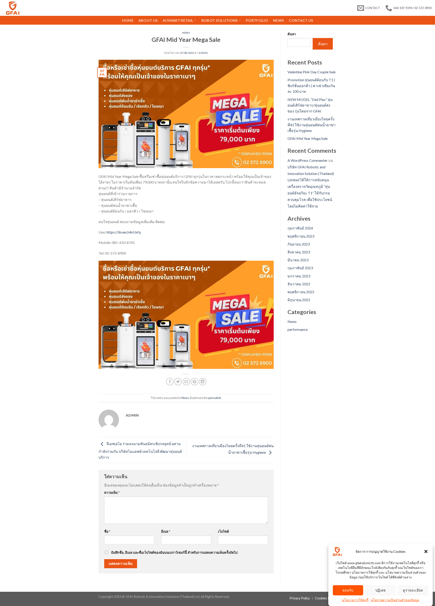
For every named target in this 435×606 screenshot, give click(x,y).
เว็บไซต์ (223, 531)
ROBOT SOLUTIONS (219, 20)
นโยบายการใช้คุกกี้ (355, 600)
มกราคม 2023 (299, 276)
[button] (426, 551)
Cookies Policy (325, 598)
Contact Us (301, 20)
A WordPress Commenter (308, 160)
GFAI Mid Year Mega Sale (308, 138)
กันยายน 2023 (299, 244)
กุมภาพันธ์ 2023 (300, 268)
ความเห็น (111, 492)
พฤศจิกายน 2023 (301, 236)
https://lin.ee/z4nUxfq (123, 232)
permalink (214, 398)
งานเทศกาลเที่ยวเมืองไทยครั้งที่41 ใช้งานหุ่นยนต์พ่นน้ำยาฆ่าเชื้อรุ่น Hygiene (312, 125)
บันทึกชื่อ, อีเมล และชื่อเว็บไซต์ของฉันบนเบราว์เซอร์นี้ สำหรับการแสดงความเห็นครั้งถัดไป (174, 552)
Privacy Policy (300, 598)
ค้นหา (292, 34)
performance (298, 329)
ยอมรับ (348, 590)
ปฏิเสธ (380, 590)
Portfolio (257, 20)
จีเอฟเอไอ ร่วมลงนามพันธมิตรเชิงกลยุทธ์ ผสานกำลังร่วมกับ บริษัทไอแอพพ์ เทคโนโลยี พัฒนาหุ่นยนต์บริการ (140, 450)
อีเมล (165, 531)
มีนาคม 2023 (298, 260)
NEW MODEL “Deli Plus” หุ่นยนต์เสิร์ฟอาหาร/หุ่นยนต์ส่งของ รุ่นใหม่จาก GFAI (310, 105)
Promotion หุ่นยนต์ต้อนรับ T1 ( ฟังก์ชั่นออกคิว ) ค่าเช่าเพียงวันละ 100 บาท (311, 85)
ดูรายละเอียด (413, 590)
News (278, 20)
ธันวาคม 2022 (299, 284)
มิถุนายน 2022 (299, 300)
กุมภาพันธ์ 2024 (300, 228)
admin (203, 52)
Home (127, 20)
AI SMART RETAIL (178, 20)
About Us (148, 20)
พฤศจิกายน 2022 (301, 292)
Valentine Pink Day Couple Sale (312, 72)
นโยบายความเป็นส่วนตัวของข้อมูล (395, 600)
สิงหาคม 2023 (299, 252)
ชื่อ (107, 531)
